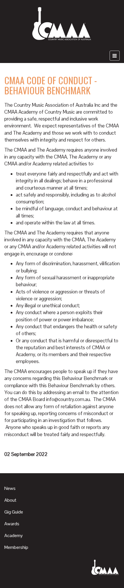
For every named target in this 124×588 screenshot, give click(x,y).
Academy (13, 535)
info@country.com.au (68, 399)
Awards (11, 524)
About (10, 500)
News (10, 488)
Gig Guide (13, 512)
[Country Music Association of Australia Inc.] (62, 24)
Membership (16, 547)
